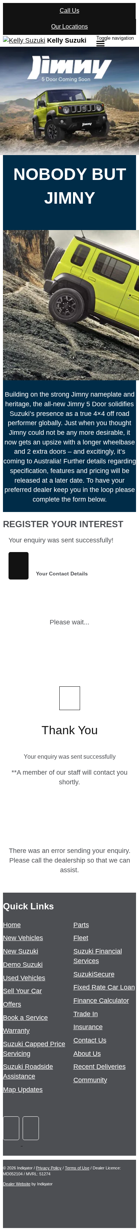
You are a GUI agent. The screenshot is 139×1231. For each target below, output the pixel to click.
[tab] (69, 524)
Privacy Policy (49, 1168)
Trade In (85, 1014)
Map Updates (23, 1089)
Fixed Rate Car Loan (104, 987)
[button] (69, 524)
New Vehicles (23, 938)
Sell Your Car (22, 991)
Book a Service (25, 1017)
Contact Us (89, 1040)
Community (90, 1080)
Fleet (80, 938)
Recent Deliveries (99, 1066)
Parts (81, 925)
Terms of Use (77, 1168)
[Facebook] (13, 1143)
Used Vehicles (24, 978)
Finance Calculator (101, 1000)
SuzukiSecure (94, 974)
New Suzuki (20, 951)
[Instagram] (31, 1143)
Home (12, 925)
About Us (87, 1053)
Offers (12, 1004)
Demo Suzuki (23, 964)
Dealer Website (16, 1184)
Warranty (16, 1030)
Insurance (88, 1027)
